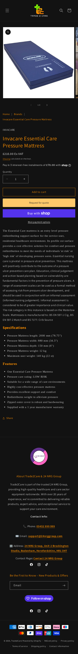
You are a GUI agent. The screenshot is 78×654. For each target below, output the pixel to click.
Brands (18, 114)
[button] (7, 10)
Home (6, 114)
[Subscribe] (64, 585)
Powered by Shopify (31, 640)
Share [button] (9, 418)
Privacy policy (67, 641)
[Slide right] (47, 105)
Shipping (6, 159)
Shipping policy (38, 646)
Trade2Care (16, 640)
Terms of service (20, 646)
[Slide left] (31, 105)
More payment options (39, 222)
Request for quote (39, 202)
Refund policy (50, 641)
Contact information (59, 646)
